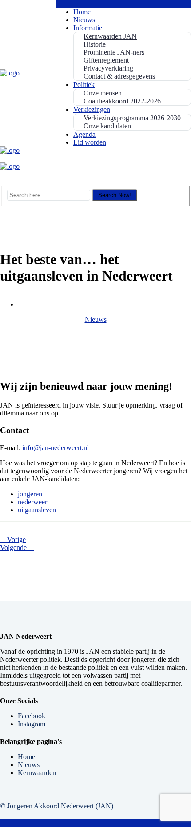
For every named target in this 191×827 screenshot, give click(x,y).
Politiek (84, 84)
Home (82, 12)
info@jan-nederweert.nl (55, 447)
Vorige (15, 539)
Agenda (84, 134)
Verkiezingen (91, 109)
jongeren (30, 494)
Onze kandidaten (107, 126)
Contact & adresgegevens (119, 76)
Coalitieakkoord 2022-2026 (122, 101)
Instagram (31, 724)
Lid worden (89, 142)
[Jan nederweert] (10, 73)
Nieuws (84, 20)
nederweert (33, 502)
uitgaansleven (37, 510)
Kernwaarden (37, 772)
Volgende (14, 547)
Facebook (31, 716)
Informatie (87, 28)
